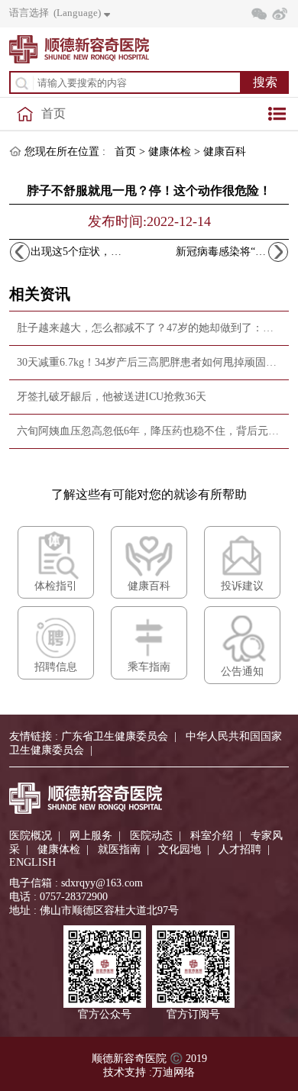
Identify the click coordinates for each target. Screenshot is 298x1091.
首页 (53, 113)
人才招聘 (240, 849)
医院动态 (151, 835)
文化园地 (179, 849)
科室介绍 (211, 835)
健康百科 (224, 151)
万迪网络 (173, 1072)
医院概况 (30, 835)
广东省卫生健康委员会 (114, 736)
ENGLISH (32, 862)
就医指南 (119, 849)
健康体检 (169, 151)
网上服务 (91, 835)
